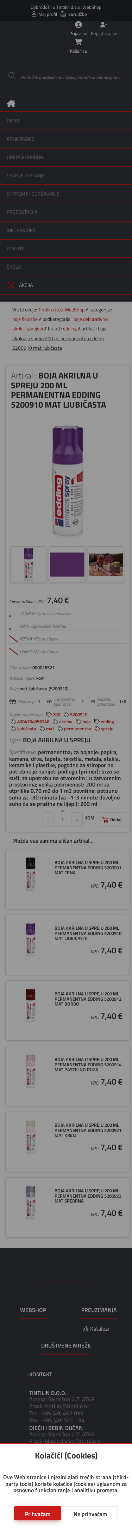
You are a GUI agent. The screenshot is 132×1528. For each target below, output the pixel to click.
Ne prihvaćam (90, 1514)
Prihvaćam (37, 1514)
